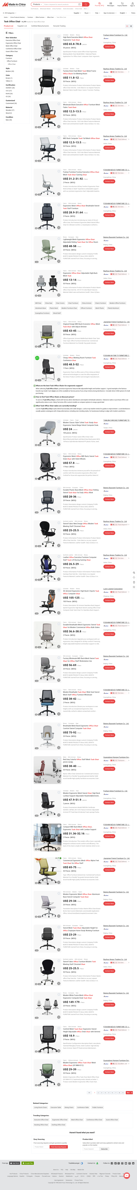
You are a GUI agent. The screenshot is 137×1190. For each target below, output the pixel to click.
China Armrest (86, 303)
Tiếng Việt (114, 1176)
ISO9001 (10, 88)
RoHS (9, 94)
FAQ (62, 1169)
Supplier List (22, 26)
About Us (56, 1169)
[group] (47, 48)
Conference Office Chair (94, 1120)
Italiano (54, 1176)
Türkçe (107, 1176)
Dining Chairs (69, 1107)
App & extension (109, 13)
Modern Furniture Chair (69, 308)
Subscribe (104, 1149)
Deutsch (61, 1176)
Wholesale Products (57, 1173)
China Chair (78, 9)
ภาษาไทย (100, 1176)
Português (30, 1176)
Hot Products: (35, 9)
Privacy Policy (79, 1180)
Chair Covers (60, 303)
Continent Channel (81, 1173)
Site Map (72, 1169)
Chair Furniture (73, 303)
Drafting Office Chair (58, 1125)
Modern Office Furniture (117, 303)
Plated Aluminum (113, 308)
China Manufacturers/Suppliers (40, 1173)
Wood (9, 113)
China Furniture (56, 9)
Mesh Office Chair (77, 1120)
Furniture (9, 58)
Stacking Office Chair (41, 1125)
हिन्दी (94, 1176)
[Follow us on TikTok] (115, 1163)
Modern (10, 71)
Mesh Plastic (99, 308)
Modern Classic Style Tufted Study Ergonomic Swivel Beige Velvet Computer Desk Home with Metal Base (80, 425)
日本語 (89, 1176)
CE (8, 96)
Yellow (9, 81)
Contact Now (109, 47)
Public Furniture (97, 1107)
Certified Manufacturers (40, 26)
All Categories (9, 13)
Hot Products (13, 1173)
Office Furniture (12, 61)
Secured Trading (59, 26)
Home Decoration (68, 9)
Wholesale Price (69, 1173)
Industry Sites (93, 1173)
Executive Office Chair (41, 1120)
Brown (9, 78)
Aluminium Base (40, 308)
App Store (14, 1163)
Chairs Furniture (100, 303)
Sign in (132, 6)
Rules (133, 13)
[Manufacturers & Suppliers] (13, 4)
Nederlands (69, 1176)
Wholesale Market (45, 9)
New (9, 120)
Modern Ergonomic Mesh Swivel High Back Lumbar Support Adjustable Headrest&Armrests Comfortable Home (81, 796)
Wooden (10, 110)
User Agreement (58, 1180)
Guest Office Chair (112, 1120)
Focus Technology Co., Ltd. (70, 1182)
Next (128, 1092)
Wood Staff (57, 313)
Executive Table (56, 1107)
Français (37, 1176)
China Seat (48, 303)
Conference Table (83, 1107)
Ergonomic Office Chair (59, 1120)
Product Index (117, 1173)
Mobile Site (81, 1169)
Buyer (87, 13)
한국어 (82, 1176)
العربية (76, 1176)
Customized (11, 103)
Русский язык (46, 1176)
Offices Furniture (86, 308)
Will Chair (38, 303)
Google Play (28, 1163)
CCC (9, 91)
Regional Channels (105, 1173)
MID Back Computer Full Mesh (81, 138)
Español (22, 1176)
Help (96, 13)
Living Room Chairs (40, 1107)
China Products (24, 1173)
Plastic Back (54, 308)
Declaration (69, 1180)
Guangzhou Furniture (42, 313)
